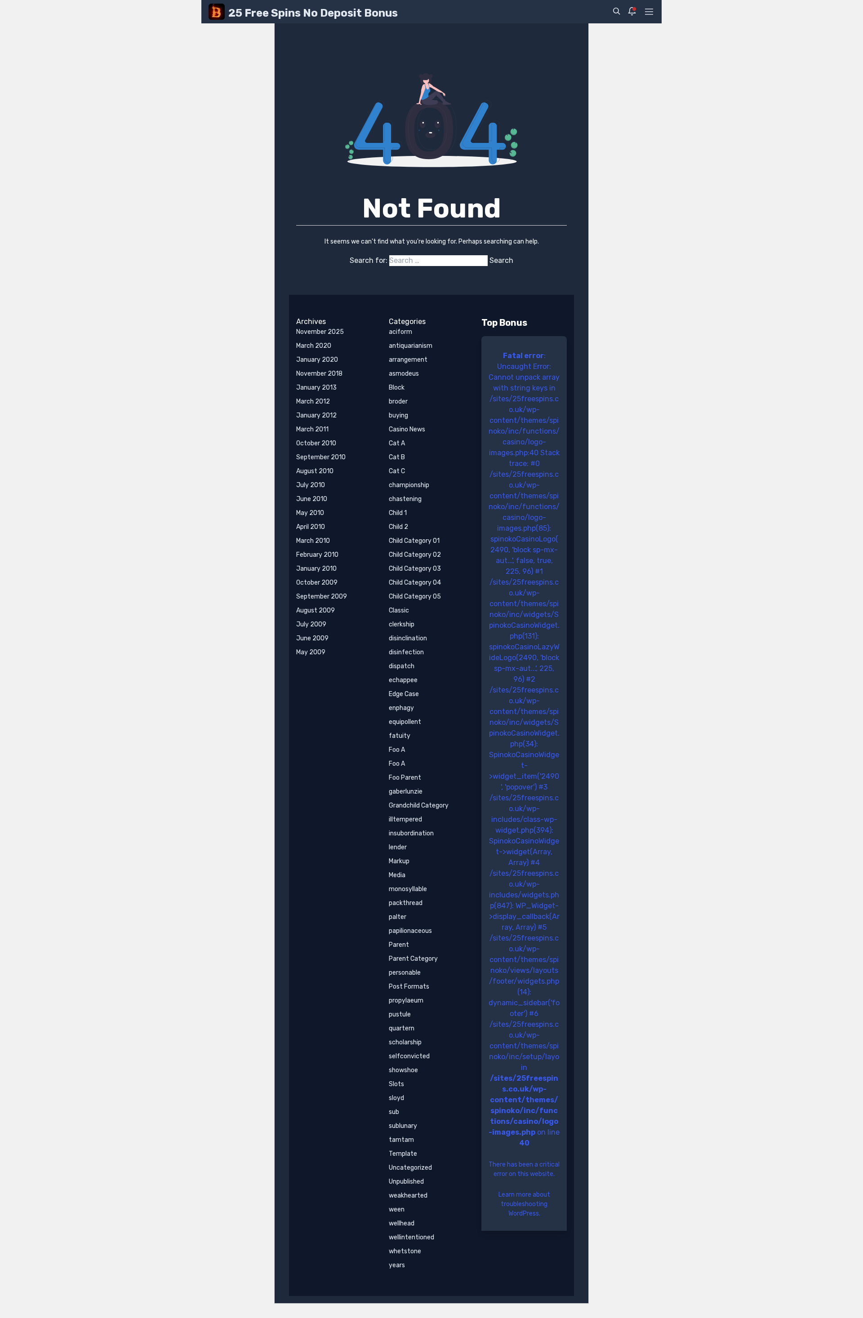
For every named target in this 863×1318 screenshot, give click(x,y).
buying (398, 415)
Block (397, 387)
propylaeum (406, 1000)
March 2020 (313, 346)
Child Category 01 (414, 541)
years (397, 1265)
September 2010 (321, 457)
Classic (399, 610)
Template (403, 1154)
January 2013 (316, 387)
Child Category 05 (415, 596)
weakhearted (408, 1195)
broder (398, 401)
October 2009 (317, 582)
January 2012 (316, 415)
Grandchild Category (419, 805)
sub (394, 1112)
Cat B (397, 457)
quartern (401, 1028)
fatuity (399, 736)
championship (409, 485)
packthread (406, 903)
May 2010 (310, 513)
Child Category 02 (415, 555)
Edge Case (404, 694)
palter (397, 917)
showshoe (403, 1070)
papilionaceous (410, 931)
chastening (405, 499)
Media (397, 875)
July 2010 (310, 485)
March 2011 (312, 429)
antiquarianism (410, 346)
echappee (403, 680)
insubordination (411, 833)
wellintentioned (411, 1237)
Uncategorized (410, 1168)
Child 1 (398, 513)
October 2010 (316, 443)
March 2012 (313, 401)
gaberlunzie (406, 791)
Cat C (397, 471)
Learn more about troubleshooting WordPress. (524, 1204)
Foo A (397, 750)
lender (398, 847)
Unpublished (406, 1181)
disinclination (408, 638)
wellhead (401, 1223)
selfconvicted (409, 1056)
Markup (399, 861)
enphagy (401, 708)
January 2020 (317, 360)
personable (405, 972)
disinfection (406, 652)
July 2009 (311, 624)
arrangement (408, 360)
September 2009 (321, 596)
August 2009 (315, 610)
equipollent (405, 722)
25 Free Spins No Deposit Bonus (313, 13)
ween (397, 1209)
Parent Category (413, 959)
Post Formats (409, 986)
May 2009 (310, 652)
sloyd (396, 1098)
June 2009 (312, 638)
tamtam (401, 1140)
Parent (399, 945)
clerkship (401, 624)
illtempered (405, 819)
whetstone (405, 1251)
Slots (396, 1084)
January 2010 (316, 568)
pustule (400, 1014)
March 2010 (313, 541)
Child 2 (398, 527)
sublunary (403, 1126)
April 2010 (310, 527)
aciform (400, 332)
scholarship (405, 1042)
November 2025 (320, 332)
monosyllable (408, 889)
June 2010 (311, 499)
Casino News (407, 429)
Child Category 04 (415, 582)
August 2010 (315, 471)
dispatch (401, 666)
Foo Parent (405, 777)
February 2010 (317, 555)
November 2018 (319, 373)
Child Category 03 (415, 568)
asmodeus (404, 373)
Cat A (397, 443)
